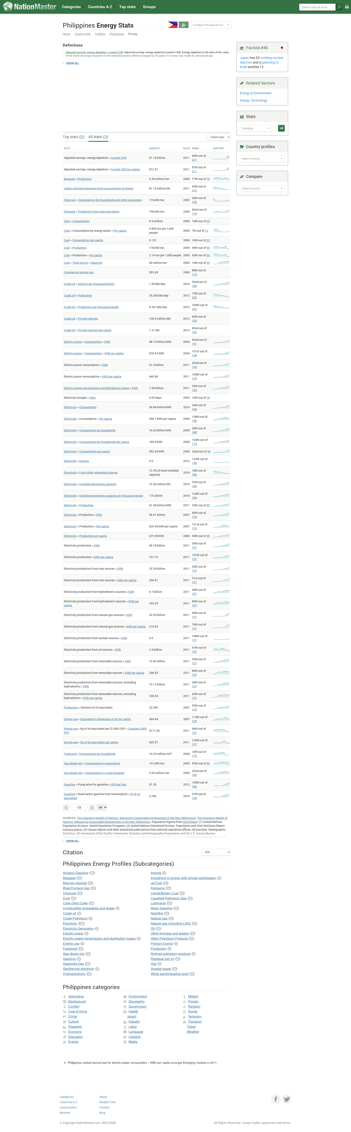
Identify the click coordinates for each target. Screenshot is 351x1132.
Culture (73, 1021)
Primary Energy (162, 943)
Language (136, 1031)
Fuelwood (70, 754)
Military (193, 996)
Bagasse (69, 179)
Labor (133, 1026)
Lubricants (158, 903)
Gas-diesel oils (73, 763)
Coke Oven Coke (75, 903)
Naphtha (157, 913)
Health (133, 1011)
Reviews (65, 1113)
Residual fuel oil (162, 958)
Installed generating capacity (97, 484)
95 (208, 505)
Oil (153, 928)
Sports (192, 1011)
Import (131, 1016)
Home (66, 34)
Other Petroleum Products (169, 938)
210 (194, 190)
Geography (137, 1001)
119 (194, 213)
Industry (134, 1021)
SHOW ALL (72, 63)
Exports (84, 461)
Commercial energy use (78, 272)
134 (194, 390)
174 (194, 444)
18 (208, 397)
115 (194, 756)
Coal (67, 221)
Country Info (83, 34)
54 (208, 255)
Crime (72, 1016)
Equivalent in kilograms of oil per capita (105, 719)
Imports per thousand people (96, 284)
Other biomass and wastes (170, 933)
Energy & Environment (256, 93)
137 (194, 547)
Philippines (116, 34)
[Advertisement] (146, 96)
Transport (195, 1021)
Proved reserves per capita (94, 330)
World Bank (190, 822)
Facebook (276, 1099)
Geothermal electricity (78, 968)
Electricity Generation (78, 928)
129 (194, 517)
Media (133, 1041)
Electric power (73, 342)
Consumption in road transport (105, 773)
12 (206, 231)
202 (194, 309)
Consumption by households (97, 430)
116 (194, 274)
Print (347, 9)
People (193, 1001)
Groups (150, 6)
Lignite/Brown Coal (164, 893)
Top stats (73, 136)
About (103, 1097)
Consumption (81, 221)
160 (194, 775)
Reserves (96, 263)
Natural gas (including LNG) (171, 923)
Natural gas (159, 918)
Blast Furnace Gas (76, 888)
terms (286, 1122)
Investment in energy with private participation (183, 878)
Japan (244, 57)
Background (77, 1001)
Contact (104, 1107)
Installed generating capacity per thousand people (111, 496)
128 (194, 355)
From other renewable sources (98, 472)
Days (92, 397)
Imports (156, 872)
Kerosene (158, 888)
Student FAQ (107, 1102)
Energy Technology (253, 100)
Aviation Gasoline (76, 872)
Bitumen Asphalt (75, 883)
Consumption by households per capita (104, 442)
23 (208, 221)
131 (194, 344)
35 (208, 451)
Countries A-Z (68, 1102)
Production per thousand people (98, 307)
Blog (102, 1113)
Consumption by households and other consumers (110, 200)
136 (194, 798)
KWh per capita (114, 353)
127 (194, 733)
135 (194, 367)
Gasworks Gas (73, 963)
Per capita (120, 231)
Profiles (100, 34)
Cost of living (77, 1011)
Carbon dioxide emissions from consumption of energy (98, 188)
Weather (193, 1031)
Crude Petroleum (75, 918)
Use (154, 963)
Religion (194, 1006)
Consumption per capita (87, 240)
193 (194, 321)
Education (75, 1036)
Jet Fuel (156, 883)
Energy (73, 1041)
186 (194, 486)
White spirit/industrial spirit (169, 973)
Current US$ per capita (125, 169)
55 (208, 248)
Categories (72, 6)
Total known (80, 263)
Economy (75, 1031)
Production (84, 179)
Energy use (71, 719)
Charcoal (69, 200)
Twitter (286, 1099)
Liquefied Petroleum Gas (168, 898)
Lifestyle (135, 1036)
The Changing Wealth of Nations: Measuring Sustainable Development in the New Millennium (136, 818)
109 (194, 202)
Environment (138, 996)
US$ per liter (118, 784)
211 (194, 160)
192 (194, 332)
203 (194, 297)
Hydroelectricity (74, 973)
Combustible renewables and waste (89, 908)
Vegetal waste (161, 968)
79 (208, 179)
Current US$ (118, 158)
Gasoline (69, 784)
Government (137, 1006)
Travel (191, 1026)
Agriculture (76, 996)
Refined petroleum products (171, 953)
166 (194, 409)
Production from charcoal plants (98, 211)
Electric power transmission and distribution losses (96, 388)
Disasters (75, 1026)
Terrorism (195, 1016)
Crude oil (69, 284)
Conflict (73, 1006)
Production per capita (93, 536)
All (281, 128)
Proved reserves (88, 318)
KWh (107, 342)
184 (194, 286)
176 (194, 528)
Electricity (70, 407)
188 (194, 421)
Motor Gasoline (162, 908)
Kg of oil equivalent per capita (99, 742)
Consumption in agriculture (102, 763)
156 (194, 463)
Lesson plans (68, 1107)
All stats (97, 136)
